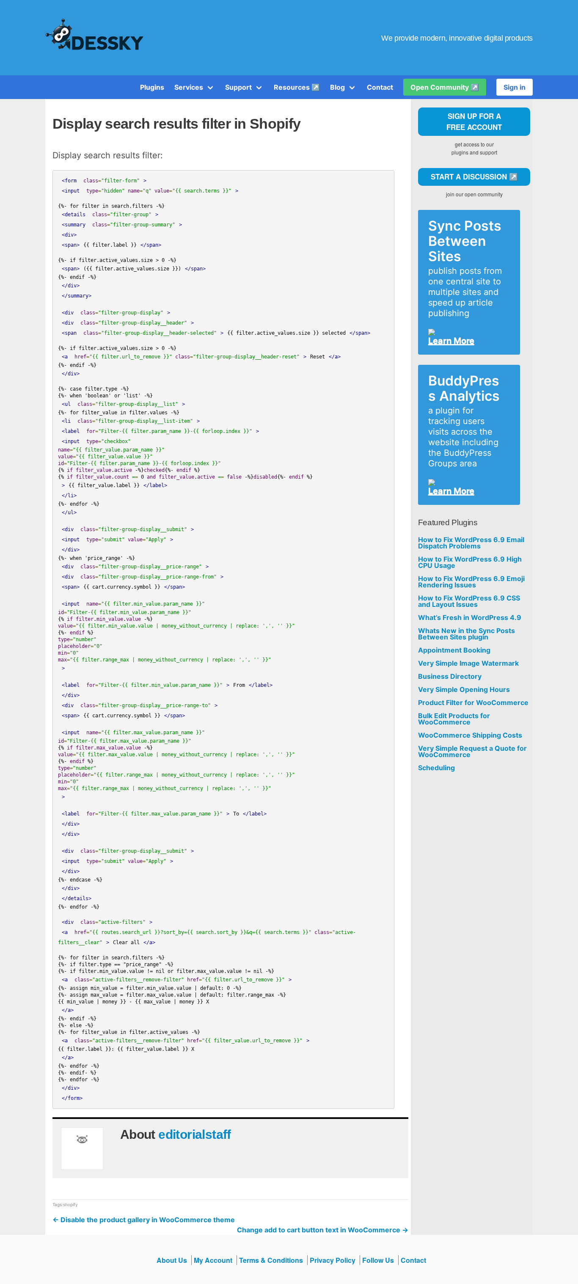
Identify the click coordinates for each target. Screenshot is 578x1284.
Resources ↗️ (297, 87)
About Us (172, 1260)
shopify (70, 1204)
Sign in (515, 87)
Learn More (451, 341)
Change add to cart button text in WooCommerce (322, 1230)
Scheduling (436, 768)
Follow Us (378, 1260)
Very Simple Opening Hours (464, 689)
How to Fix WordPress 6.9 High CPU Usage (470, 562)
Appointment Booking (454, 650)
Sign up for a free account (474, 121)
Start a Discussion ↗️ (474, 176)
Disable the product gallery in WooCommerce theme (143, 1219)
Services (188, 87)
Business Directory (450, 676)
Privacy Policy (332, 1260)
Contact (380, 87)
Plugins (152, 87)
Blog (337, 87)
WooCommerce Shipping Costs (470, 735)
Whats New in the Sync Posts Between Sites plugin (466, 634)
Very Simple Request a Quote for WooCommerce (472, 751)
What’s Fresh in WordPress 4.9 (469, 617)
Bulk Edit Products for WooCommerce (454, 719)
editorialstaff (194, 1134)
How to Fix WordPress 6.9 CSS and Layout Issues (469, 601)
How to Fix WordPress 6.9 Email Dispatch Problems (471, 543)
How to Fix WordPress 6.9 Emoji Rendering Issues (471, 582)
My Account (213, 1260)
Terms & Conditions (271, 1260)
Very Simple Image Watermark (468, 663)
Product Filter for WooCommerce (473, 703)
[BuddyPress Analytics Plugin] (465, 482)
